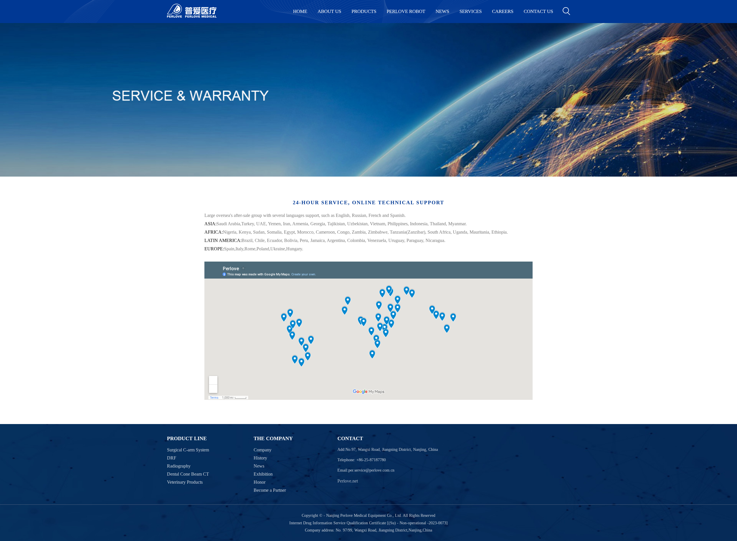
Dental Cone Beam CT (188, 474)
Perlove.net (347, 480)
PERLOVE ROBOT (406, 11)
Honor (259, 482)
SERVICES (470, 11)
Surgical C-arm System (188, 449)
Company (262, 449)
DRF (171, 457)
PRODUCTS (364, 11)
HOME (300, 11)
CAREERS (502, 11)
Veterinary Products (185, 482)
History (260, 457)
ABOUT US (329, 11)
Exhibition (263, 474)
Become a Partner (270, 490)
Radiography (179, 466)
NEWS (442, 11)
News (259, 466)
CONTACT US (538, 11)
